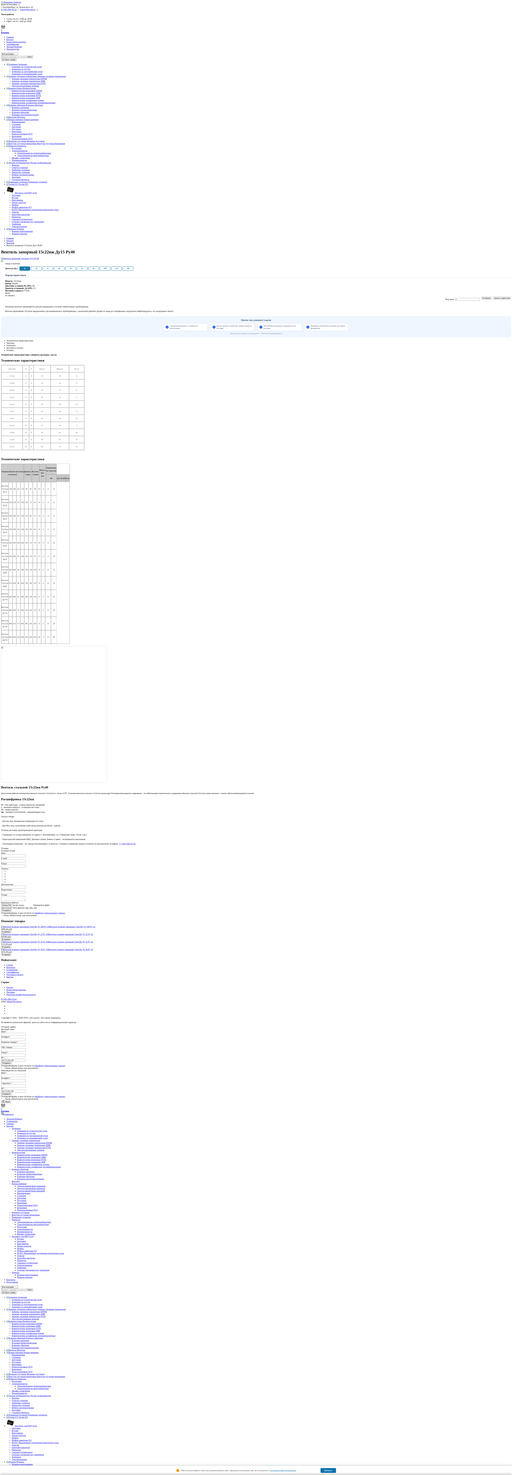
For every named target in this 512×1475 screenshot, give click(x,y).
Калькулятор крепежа (16, 42)
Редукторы (17, 148)
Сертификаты (12, 44)
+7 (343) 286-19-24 (127, 844)
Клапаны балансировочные (24, 110)
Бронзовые (17, 131)
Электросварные (19, 226)
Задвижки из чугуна (21, 69)
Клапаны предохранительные (25, 115)
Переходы (16, 217)
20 (36, 269)
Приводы (16, 1220)
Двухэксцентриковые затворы (25, 86)
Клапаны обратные (20, 112)
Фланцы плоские (19, 234)
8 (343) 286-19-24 (9, 999)
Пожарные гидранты (21, 1217)
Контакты (10, 967)
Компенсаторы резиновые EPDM (27, 91)
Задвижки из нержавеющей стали (27, 74)
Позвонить (9, 1114)
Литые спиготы (19, 202)
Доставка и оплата (14, 974)
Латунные (16, 127)
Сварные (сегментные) (22, 219)
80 (94, 269)
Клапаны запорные (20, 107)
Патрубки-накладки (21, 214)
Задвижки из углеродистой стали (27, 67)
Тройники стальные (21, 170)
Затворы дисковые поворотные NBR (28, 81)
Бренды (9, 977)
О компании (12, 970)
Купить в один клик (502, 298)
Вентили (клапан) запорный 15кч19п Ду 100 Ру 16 (72, 927)
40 (59, 269)
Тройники (16, 224)
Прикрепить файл (41, 905)
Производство (12, 49)
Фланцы (15, 165)
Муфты (15, 205)
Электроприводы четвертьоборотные (34, 153)
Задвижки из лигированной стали (27, 71)
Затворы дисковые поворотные (26, 1140)
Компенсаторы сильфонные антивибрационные (33, 103)
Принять (328, 1470)
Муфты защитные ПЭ (22, 207)
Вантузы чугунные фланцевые (26, 1215)
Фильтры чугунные (20, 1212)
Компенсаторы (18, 1152)
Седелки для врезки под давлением (28, 222)
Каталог (10, 39)
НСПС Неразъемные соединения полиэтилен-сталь (35, 210)
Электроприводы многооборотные (33, 155)
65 (82, 269)
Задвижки (16, 1128)
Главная (10, 37)
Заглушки (16, 177)
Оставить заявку (9, 60)
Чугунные (16, 129)
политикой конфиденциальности (283, 1471)
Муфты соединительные (23, 175)
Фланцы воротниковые (22, 231)
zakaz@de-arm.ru (27, 9)
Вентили (16, 1181)
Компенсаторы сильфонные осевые (28, 100)
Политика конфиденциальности (21, 994)
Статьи (9, 965)
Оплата (9, 987)
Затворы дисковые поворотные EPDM (29, 79)
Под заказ (449, 299)
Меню (7, 1102)
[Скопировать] (19, 5)
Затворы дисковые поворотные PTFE (29, 83)
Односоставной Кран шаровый (31, 1186)
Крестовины (17, 200)
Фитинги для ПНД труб (23, 1236)
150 (116, 269)
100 (105, 269)
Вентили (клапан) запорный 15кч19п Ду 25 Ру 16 (70, 934)
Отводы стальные (20, 167)
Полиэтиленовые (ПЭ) (22, 134)
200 (128, 269)
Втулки (15, 198)
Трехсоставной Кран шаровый (31, 1191)
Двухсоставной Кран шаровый (31, 1188)
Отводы (15, 212)
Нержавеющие (18, 122)
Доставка (10, 992)
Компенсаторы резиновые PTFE (26, 95)
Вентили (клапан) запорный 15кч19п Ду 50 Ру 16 (70, 949)
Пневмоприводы (19, 160)
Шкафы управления (21, 158)
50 (71, 269)
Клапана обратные (20, 1169)
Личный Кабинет (14, 47)
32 (48, 269)
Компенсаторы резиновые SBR (26, 98)
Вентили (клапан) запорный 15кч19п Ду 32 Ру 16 (70, 942)
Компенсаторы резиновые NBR (26, 93)
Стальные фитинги (20, 179)
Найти (29, 57)
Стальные (16, 124)
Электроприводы (19, 151)
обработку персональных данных (50, 913)
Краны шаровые (19, 1184)
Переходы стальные (21, 172)
